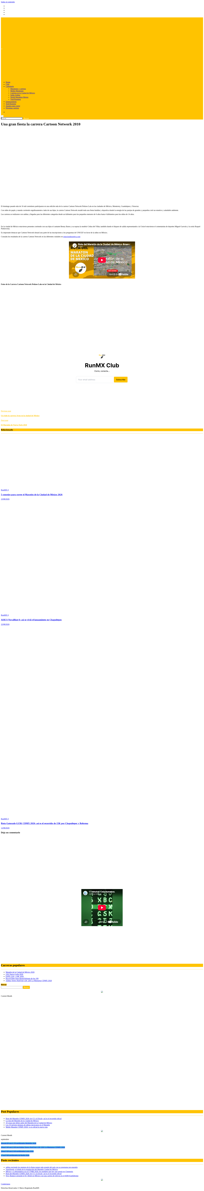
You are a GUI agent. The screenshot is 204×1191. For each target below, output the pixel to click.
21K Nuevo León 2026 (14, 974)
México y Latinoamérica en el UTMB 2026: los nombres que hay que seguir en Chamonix (39, 1172)
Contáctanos (5, 1184)
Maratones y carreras (18, 89)
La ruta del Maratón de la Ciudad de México (22, 1121)
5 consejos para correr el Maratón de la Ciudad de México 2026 (31, 494)
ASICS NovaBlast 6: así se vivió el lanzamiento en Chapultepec (31, 619)
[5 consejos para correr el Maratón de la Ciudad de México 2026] (53, 486)
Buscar (4, 985)
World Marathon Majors (19, 97)
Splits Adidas (15, 95)
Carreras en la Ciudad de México (22, 93)
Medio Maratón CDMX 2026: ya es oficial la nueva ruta (27, 1127)
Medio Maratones (16, 91)
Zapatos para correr (13, 106)
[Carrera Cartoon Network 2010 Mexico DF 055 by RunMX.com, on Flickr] (102, 183)
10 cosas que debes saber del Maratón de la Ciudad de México (29, 1123)
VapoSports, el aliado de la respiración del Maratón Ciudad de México (32, 1169)
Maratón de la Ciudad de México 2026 (20, 972)
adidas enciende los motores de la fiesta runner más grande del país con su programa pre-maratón (42, 1167)
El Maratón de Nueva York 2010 (14, 425)
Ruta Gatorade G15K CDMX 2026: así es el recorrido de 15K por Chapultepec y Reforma (44, 823)
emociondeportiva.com (71, 237)
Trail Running (15, 99)
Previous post (6, 411)
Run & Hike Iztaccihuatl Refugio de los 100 (22, 979)
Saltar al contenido (8, 2)
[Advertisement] (72, 145)
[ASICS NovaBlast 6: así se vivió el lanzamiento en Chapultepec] (47, 611)
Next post (4, 420)
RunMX (4, 490)
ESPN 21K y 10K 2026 (15, 976)
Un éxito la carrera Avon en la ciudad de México (20, 416)
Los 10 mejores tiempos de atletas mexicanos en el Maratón (28, 1125)
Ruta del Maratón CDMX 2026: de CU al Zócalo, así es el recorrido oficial (34, 1119)
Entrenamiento (11, 102)
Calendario (10, 86)
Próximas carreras (12, 108)
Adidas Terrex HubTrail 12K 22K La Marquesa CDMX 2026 (29, 981)
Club (7, 84)
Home (8, 82)
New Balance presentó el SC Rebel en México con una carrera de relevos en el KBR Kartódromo (42, 1176)
